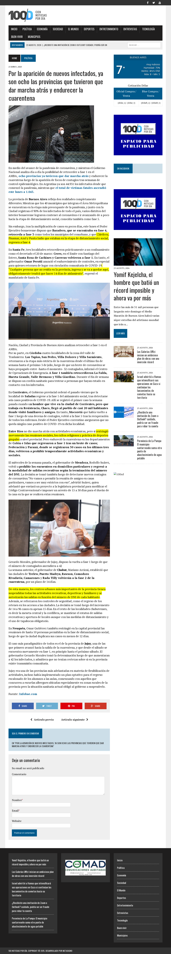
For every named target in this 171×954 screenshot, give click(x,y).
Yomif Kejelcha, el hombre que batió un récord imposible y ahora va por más (136, 286)
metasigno (67, 950)
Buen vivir (17, 37)
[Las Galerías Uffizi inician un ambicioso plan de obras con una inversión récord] (124, 355)
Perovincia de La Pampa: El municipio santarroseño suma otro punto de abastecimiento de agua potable (149, 449)
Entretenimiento (109, 29)
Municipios (34, 37)
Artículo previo (44, 719)
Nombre (17, 800)
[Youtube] (159, 2)
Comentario (19, 774)
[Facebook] (147, 2)
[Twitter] (153, 2)
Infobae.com (27, 694)
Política (27, 29)
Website (16, 821)
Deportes (89, 29)
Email (15, 810)
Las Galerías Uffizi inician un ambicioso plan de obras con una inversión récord (148, 357)
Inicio (14, 29)
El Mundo (73, 29)
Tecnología (148, 29)
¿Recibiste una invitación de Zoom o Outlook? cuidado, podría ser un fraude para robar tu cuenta (147, 419)
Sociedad (58, 29)
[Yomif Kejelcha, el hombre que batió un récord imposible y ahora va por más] (138, 263)
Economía (42, 29)
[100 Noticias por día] (33, 15)
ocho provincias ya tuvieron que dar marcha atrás (53, 176)
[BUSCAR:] (144, 45)
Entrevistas (130, 29)
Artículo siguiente (73, 719)
